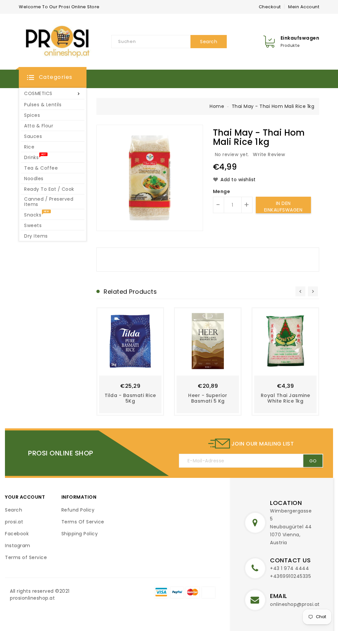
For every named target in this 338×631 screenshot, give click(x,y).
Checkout (270, 7)
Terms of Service (26, 557)
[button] (52, 77)
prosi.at (14, 521)
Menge (221, 191)
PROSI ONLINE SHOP (60, 453)
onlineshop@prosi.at (295, 604)
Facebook (17, 533)
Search (13, 510)
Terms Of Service (82, 521)
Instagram (17, 545)
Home (217, 106)
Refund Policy (78, 510)
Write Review (269, 154)
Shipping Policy (79, 533)
